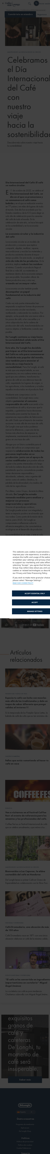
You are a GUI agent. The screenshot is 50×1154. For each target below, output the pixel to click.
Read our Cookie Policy (23, 583)
